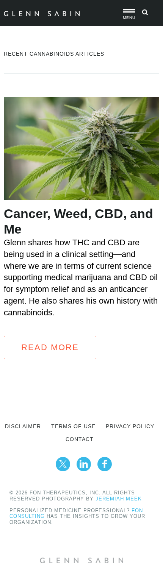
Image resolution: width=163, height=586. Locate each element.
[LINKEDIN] (84, 464)
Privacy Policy (130, 426)
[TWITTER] (63, 464)
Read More (50, 347)
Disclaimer (23, 426)
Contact (80, 439)
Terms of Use (73, 426)
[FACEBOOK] (104, 464)
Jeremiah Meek (119, 499)
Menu (129, 18)
